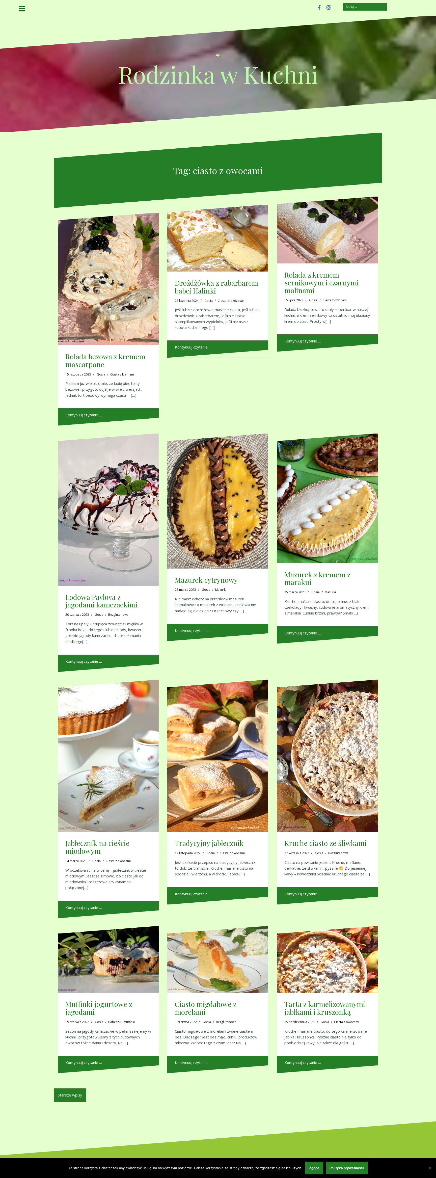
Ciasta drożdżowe (231, 301)
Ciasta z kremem (122, 374)
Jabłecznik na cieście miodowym (97, 846)
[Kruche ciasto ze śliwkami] (327, 756)
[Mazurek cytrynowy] (217, 501)
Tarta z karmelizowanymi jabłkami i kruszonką (324, 1007)
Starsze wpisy (70, 1094)
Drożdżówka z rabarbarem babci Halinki (216, 286)
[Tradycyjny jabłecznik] (217, 756)
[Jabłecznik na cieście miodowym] (108, 756)
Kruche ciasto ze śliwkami (325, 843)
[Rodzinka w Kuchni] (218, 57)
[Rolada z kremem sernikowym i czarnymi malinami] (327, 230)
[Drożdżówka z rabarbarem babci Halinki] (217, 238)
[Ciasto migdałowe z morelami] (217, 959)
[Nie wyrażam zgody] (429, 1167)
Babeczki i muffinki (121, 1022)
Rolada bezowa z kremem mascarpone (105, 360)
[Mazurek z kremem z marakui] (327, 498)
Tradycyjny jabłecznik (209, 843)
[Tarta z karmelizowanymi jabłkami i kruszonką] (327, 959)
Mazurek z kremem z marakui (317, 578)
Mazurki (220, 589)
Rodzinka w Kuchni (218, 74)
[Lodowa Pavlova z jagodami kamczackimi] (108, 510)
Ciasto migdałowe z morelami (205, 1007)
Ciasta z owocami (334, 300)
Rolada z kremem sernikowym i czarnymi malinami (321, 282)
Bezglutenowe (118, 614)
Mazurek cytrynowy (206, 579)
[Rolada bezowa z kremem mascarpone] (108, 279)
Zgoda (314, 1168)
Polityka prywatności (347, 1168)
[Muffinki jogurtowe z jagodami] (108, 959)
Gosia (101, 374)
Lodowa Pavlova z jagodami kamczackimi (101, 600)
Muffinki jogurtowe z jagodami (98, 1007)
